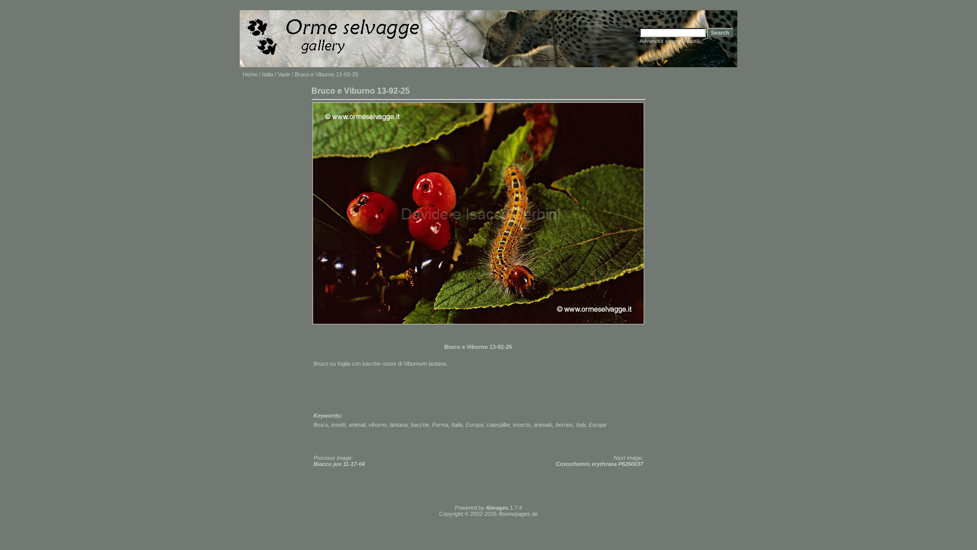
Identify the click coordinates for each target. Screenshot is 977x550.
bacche (420, 425)
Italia (267, 74)
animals (543, 425)
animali (357, 425)
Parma (440, 425)
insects (522, 425)
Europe (598, 425)
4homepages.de (518, 514)
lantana (399, 425)
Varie (284, 74)
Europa (474, 425)
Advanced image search (668, 41)
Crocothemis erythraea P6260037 (599, 464)
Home (250, 74)
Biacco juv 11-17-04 (339, 464)
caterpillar (498, 425)
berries (564, 425)
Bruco (320, 425)
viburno (377, 425)
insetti (338, 425)
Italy (581, 425)
